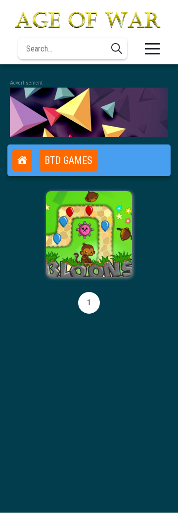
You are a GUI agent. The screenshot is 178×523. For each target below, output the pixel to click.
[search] (116, 48)
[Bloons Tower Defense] (89, 234)
